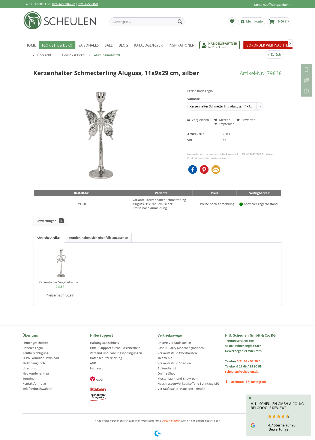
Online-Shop (167, 373)
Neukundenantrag (35, 373)
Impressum (221, 158)
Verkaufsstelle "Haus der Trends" (182, 389)
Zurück (275, 54)
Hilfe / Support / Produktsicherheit (115, 348)
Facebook (237, 382)
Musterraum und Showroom (178, 378)
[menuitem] (147, 21)
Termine (28, 378)
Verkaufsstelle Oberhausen (177, 353)
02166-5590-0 (88, 4)
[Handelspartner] (219, 45)
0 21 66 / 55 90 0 (248, 361)
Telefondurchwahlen (37, 389)
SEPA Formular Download (40, 358)
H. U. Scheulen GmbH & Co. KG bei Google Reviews (277, 405)
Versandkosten (171, 420)
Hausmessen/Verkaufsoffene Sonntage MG (188, 383)
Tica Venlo (165, 358)
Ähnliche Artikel (48, 238)
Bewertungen (49, 221)
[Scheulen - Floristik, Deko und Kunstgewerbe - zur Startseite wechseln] (62, 23)
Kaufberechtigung (35, 353)
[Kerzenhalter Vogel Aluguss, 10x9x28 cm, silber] (60, 263)
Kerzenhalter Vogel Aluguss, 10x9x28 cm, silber (60, 284)
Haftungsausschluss (104, 343)
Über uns (29, 368)
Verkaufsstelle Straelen (174, 363)
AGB (93, 363)
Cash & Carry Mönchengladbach (181, 348)
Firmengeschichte (35, 343)
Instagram (258, 382)
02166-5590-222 (63, 4)
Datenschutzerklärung (106, 358)
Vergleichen (200, 120)
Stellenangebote (34, 363)
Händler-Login (32, 348)
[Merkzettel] (232, 21)
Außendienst (167, 368)
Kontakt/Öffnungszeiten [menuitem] (272, 5)
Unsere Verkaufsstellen (174, 343)
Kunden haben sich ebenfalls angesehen (98, 238)
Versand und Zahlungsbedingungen (116, 353)
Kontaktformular (34, 383)
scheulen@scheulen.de (241, 371)
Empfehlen (226, 124)
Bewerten (248, 120)
